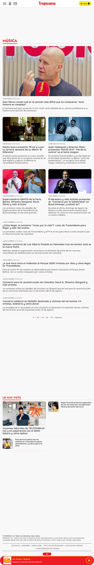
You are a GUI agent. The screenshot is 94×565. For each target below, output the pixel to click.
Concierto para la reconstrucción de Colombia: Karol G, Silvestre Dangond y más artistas (45, 283)
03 (43, 317)
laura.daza (7, 144)
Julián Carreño (8, 196)
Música (10, 40)
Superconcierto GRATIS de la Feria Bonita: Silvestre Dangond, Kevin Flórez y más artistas (22, 202)
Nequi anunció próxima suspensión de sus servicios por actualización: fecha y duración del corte (76, 405)
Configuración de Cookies (47, 549)
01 (33, 317)
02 (38, 317)
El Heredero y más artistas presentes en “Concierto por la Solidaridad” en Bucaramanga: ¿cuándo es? (69, 202)
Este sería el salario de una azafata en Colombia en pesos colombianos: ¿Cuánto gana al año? (28, 442)
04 (47, 317)
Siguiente (58, 317)
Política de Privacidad (54, 546)
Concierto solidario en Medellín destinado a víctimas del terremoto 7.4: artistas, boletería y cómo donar (42, 302)
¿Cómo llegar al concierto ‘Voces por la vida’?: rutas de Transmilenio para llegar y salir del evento (44, 226)
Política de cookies (74, 546)
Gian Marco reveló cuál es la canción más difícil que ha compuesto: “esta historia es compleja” (43, 103)
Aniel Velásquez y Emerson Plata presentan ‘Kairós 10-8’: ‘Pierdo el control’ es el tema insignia (67, 149)
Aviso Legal (37, 546)
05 (52, 317)
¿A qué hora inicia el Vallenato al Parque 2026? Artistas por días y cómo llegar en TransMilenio (47, 264)
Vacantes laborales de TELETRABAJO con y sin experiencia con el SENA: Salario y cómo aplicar (23, 431)
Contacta (15, 546)
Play (89, 560)
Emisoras (26, 546)
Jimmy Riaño (7, 99)
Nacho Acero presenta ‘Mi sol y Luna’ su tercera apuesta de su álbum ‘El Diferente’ (23, 149)
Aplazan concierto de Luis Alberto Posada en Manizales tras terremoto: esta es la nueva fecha (47, 245)
